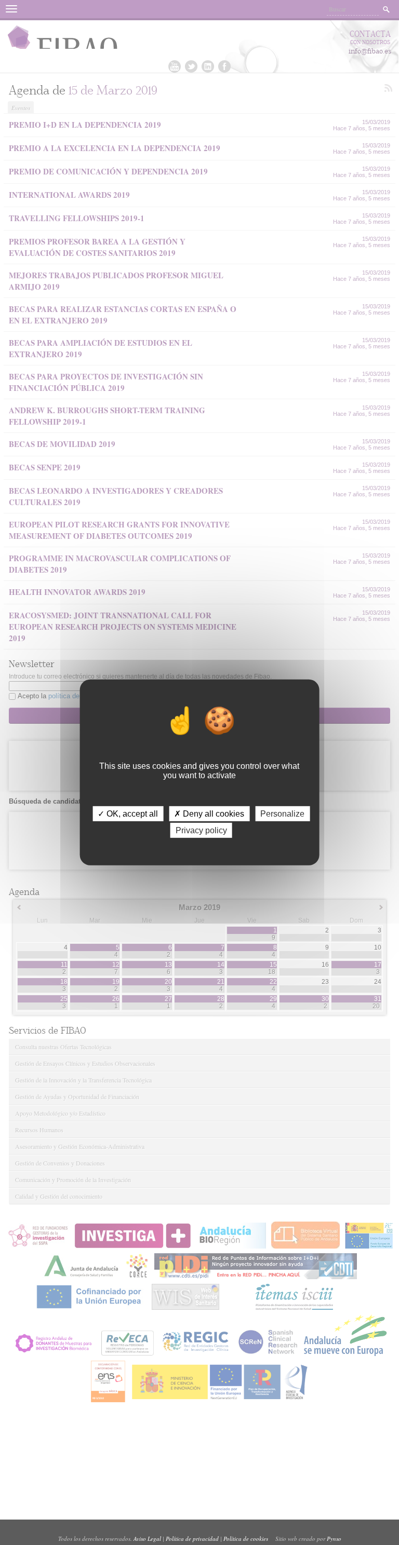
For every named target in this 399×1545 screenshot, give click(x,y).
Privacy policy (201, 830)
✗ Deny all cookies (209, 813)
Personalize (282, 813)
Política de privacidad (192, 1538)
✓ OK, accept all (128, 813)
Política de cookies (245, 1538)
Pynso (334, 1538)
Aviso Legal (147, 1538)
